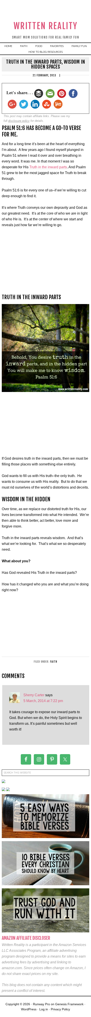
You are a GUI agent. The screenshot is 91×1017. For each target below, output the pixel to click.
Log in (43, 1009)
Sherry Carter (33, 695)
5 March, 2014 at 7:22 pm (43, 701)
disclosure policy (19, 120)
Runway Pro (41, 1004)
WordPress (28, 1009)
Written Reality (46, 26)
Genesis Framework (69, 1004)
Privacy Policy (60, 1009)
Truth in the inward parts (48, 167)
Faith (53, 661)
